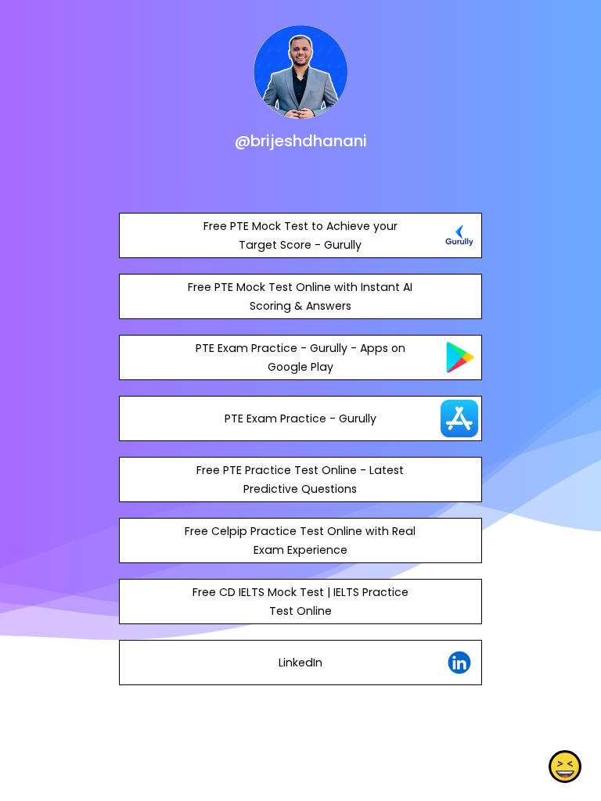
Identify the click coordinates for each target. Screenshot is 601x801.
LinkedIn (300, 662)
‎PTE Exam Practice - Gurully (300, 418)
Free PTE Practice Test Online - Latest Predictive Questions (300, 479)
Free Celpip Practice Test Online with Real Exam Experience (300, 540)
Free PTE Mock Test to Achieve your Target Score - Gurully (300, 235)
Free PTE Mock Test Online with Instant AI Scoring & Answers (300, 296)
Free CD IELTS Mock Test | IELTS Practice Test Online (300, 601)
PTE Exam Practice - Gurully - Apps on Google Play (300, 357)
